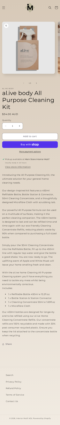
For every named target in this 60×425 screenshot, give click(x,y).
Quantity (6, 120)
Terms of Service (15, 394)
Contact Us (12, 401)
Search (9, 375)
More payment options (30, 151)
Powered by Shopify (42, 418)
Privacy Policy (13, 381)
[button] (3, 7)
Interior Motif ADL (24, 418)
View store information (18, 167)
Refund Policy (13, 388)
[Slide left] (23, 83)
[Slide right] (36, 83)
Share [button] (9, 344)
